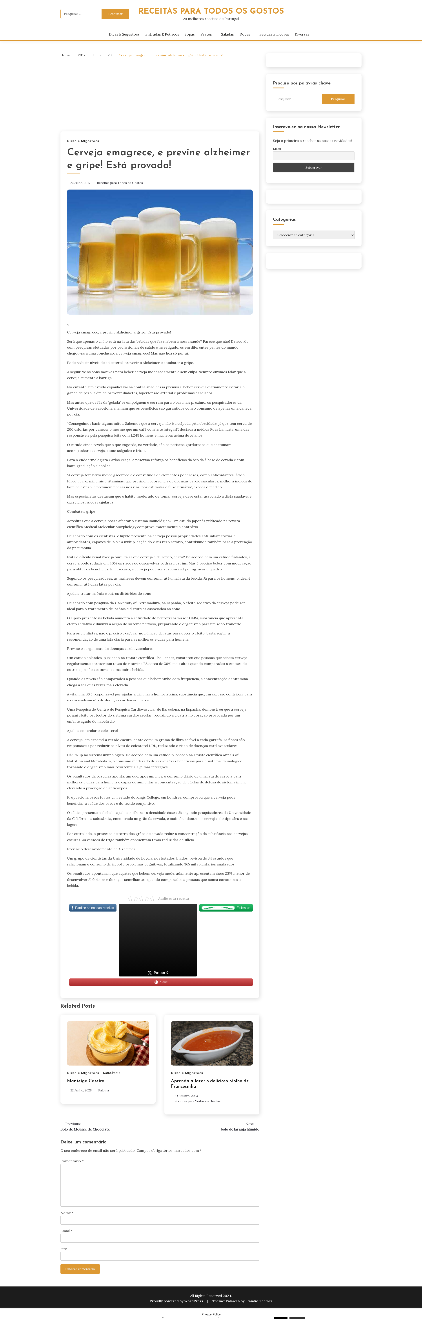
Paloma (103, 1090)
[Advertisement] (159, 94)
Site (63, 1249)
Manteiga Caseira (85, 1081)
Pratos (206, 34)
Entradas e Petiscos (162, 34)
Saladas (227, 34)
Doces (245, 34)
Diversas (302, 34)
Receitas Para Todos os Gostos (211, 11)
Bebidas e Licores (274, 34)
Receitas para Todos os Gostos (120, 183)
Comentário (72, 1161)
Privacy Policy (211, 1314)
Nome (66, 1213)
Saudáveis (112, 1073)
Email (66, 1231)
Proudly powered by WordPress (177, 1301)
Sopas (190, 34)
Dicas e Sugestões (124, 34)
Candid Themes (259, 1301)
